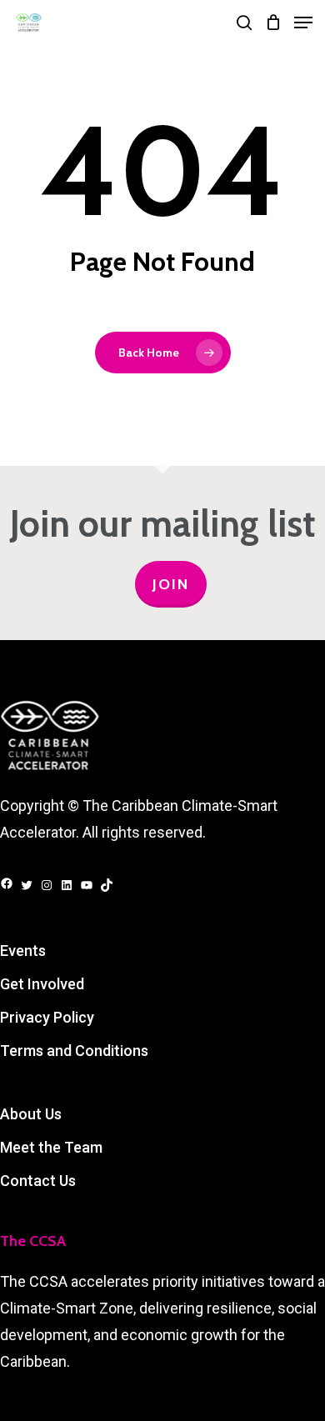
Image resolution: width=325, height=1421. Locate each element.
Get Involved (42, 984)
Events (23, 950)
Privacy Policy (47, 1017)
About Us (31, 1114)
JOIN (170, 584)
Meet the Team (51, 1147)
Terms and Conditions (74, 1050)
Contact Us (38, 1180)
